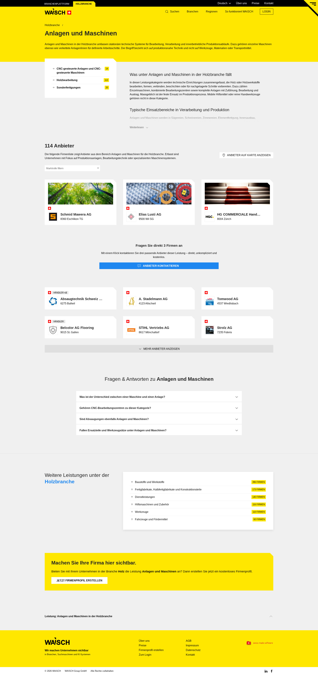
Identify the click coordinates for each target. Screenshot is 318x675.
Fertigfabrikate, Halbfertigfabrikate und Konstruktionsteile (200, 489)
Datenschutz (193, 650)
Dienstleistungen (200, 497)
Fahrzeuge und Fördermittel (200, 519)
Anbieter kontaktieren (160, 265)
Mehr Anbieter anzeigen (161, 348)
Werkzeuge (200, 511)
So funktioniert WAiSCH (239, 11)
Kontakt (268, 3)
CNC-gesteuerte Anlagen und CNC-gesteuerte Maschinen (82, 70)
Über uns (241, 3)
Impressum (192, 645)
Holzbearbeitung (82, 80)
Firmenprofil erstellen (79, 580)
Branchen (192, 11)
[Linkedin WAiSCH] (266, 671)
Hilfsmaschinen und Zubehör (200, 504)
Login (267, 11)
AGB (188, 640)
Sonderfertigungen (82, 87)
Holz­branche (84, 4)
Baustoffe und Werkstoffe (200, 482)
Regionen (211, 11)
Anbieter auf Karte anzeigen (249, 155)
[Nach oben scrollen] (271, 616)
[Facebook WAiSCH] (271, 671)
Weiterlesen (137, 127)
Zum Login (145, 654)
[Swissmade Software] (253, 643)
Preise (255, 3)
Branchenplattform (56, 4)
